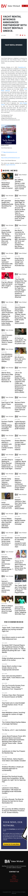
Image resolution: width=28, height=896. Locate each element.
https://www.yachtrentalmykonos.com (10, 157)
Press (14, 875)
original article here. (10, 164)
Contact (14, 878)
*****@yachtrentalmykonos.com (9, 152)
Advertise (14, 876)
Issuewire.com (21, 67)
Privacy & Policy (14, 881)
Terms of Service (14, 879)
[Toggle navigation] (25, 6)
